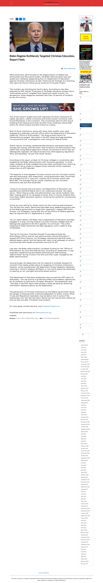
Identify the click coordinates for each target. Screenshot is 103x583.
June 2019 (83, 551)
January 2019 (84, 563)
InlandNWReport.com (51, 2)
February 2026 (84, 359)
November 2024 (85, 395)
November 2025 (85, 366)
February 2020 (85, 532)
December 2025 (85, 364)
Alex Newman (70, 69)
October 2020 (84, 513)
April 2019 (83, 556)
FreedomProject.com (51, 306)
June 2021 (83, 494)
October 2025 (84, 369)
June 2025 (83, 378)
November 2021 (85, 482)
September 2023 (85, 429)
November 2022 (85, 453)
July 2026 (83, 347)
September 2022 (85, 458)
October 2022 (84, 455)
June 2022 (83, 465)
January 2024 (84, 419)
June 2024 (83, 407)
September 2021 (85, 487)
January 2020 (84, 535)
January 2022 (84, 477)
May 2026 (83, 352)
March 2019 (84, 559)
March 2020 (84, 530)
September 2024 (85, 400)
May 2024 (83, 410)
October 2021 (84, 484)
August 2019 (84, 547)
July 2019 (83, 549)
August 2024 (84, 402)
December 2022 (85, 451)
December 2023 (85, 422)
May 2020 (83, 525)
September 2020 (85, 515)
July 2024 (83, 405)
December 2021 (85, 479)
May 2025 (83, 381)
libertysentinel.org (43, 313)
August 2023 (84, 431)
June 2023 (83, 436)
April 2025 (83, 383)
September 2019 (85, 544)
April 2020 (83, 527)
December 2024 (85, 393)
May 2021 (83, 496)
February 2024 (85, 417)
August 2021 (84, 489)
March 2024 (84, 414)
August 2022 (84, 460)
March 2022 (84, 472)
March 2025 (84, 386)
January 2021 (84, 506)
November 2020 (85, 511)
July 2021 (83, 491)
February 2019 (84, 561)
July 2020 (83, 520)
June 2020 (83, 523)
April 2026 (83, 354)
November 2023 (85, 424)
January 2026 (84, 362)
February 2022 (84, 475)
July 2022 (83, 463)
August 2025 (84, 374)
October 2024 (84, 398)
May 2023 (83, 438)
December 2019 (85, 537)
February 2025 (84, 388)
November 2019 (85, 539)
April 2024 (83, 412)
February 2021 (84, 503)
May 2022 (83, 467)
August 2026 (84, 345)
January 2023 (84, 448)
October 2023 (84, 426)
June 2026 (83, 350)
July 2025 (83, 376)
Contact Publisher (86, 43)
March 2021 (84, 501)
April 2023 (83, 441)
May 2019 (83, 554)
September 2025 (85, 371)
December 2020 (85, 508)
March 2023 (84, 443)
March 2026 (84, 357)
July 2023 (83, 434)
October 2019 (84, 542)
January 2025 (84, 390)
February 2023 (84, 446)
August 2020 (84, 518)
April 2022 (83, 470)
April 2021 (83, 499)
